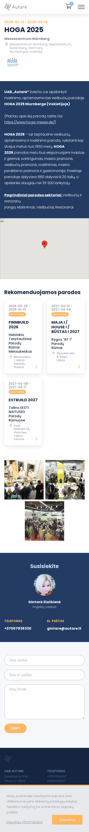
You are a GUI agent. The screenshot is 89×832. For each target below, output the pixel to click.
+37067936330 (17, 628)
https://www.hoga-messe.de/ (29, 122)
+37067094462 (57, 776)
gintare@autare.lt (64, 628)
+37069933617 (56, 781)
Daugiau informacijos (24, 822)
